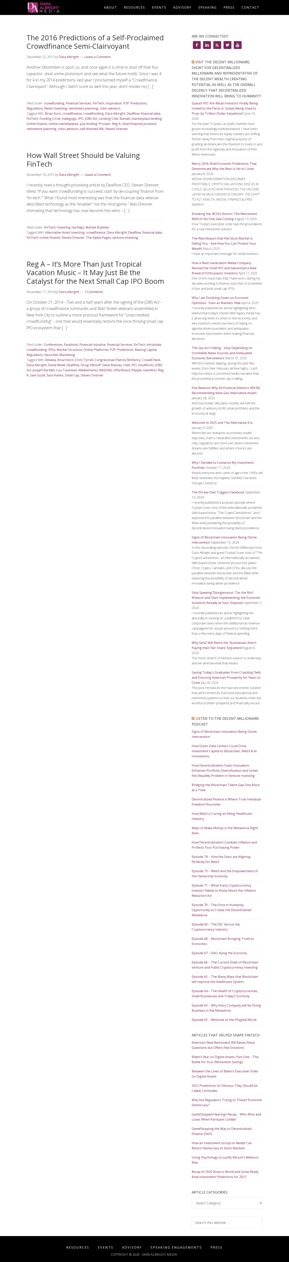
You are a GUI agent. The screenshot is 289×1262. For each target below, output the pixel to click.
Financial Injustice (92, 344)
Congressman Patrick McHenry (117, 360)
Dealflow (133, 113)
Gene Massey (112, 365)
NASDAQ (105, 370)
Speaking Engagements (176, 1247)
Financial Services (78, 103)
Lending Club (108, 118)
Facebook (71, 344)
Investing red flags (70, 227)
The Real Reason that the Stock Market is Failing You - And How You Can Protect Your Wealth (224, 243)
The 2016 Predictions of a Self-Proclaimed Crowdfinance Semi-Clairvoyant (95, 42)
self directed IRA (92, 129)
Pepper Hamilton (144, 370)
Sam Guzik (37, 375)
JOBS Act (91, 118)
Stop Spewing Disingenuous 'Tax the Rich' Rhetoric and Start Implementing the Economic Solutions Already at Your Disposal (226, 597)
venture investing (125, 237)
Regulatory (35, 108)
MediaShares (88, 370)
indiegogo (69, 118)
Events (105, 1247)
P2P (126, 103)
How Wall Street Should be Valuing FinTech (83, 159)
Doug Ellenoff (91, 365)
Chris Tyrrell (84, 360)
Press (217, 1247)
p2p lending (88, 124)
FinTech (98, 103)
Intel (126, 365)
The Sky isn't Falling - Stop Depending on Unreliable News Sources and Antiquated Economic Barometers (222, 353)
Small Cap (72, 375)
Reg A (116, 124)
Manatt (125, 118)
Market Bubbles (97, 227)
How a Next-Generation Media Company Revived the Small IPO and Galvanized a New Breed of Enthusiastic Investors (224, 268)
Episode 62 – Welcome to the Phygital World (224, 1020)
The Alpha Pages (98, 237)
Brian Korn (53, 113)
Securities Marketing (59, 355)
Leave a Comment (97, 57)
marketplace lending (147, 118)
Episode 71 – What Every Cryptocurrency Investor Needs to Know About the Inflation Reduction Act (224, 890)
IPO (80, 118)
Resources (77, 1247)
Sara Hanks (55, 375)
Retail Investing (55, 108)
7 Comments (94, 292)
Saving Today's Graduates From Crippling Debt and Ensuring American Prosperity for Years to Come (226, 677)
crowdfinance (72, 113)
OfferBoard (121, 370)
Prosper (105, 124)
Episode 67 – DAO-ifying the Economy (219, 953)
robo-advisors (110, 108)
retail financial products (139, 124)
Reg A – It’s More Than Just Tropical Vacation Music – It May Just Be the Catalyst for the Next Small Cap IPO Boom (95, 272)
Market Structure (69, 350)
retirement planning (83, 108)
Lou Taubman (66, 370)
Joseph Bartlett (43, 370)
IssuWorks (146, 365)
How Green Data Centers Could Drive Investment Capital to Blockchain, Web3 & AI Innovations (224, 751)
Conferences (53, 344)
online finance (37, 124)
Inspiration (114, 103)
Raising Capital (146, 350)
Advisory (132, 1247)
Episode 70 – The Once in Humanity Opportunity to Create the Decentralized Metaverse (221, 910)
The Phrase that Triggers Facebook (218, 492)
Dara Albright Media (62, 7)
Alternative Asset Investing (65, 232)
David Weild (56, 365)
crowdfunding (54, 103)
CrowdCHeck (151, 360)
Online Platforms (96, 350)
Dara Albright (115, 113)
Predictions (138, 103)
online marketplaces (63, 124)
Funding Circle (50, 118)
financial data (150, 113)
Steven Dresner (116, 129)
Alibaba (50, 360)
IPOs (51, 350)
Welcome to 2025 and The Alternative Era (222, 422)
